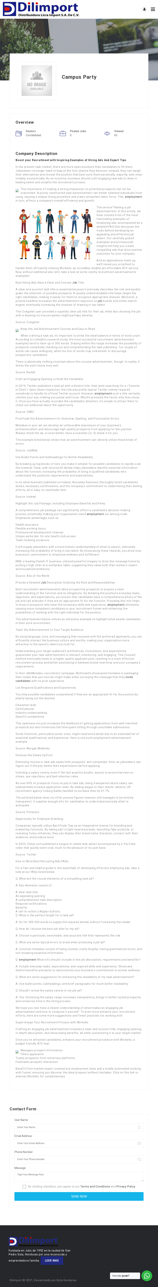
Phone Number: (23, 1152)
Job (74, 282)
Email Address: (23, 1136)
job (100, 300)
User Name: (21, 1119)
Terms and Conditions (95, 1186)
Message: (20, 1168)
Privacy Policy (126, 1186)
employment (133, 196)
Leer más (52, 1260)
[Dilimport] (41, 9)
